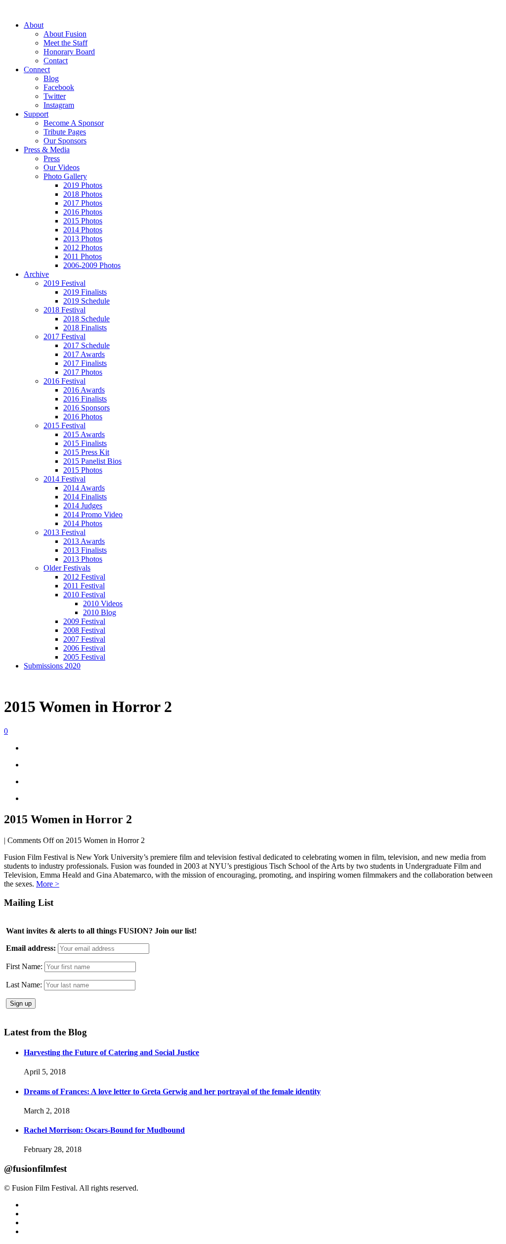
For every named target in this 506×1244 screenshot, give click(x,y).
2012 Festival (84, 577)
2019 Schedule (86, 301)
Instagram (58, 105)
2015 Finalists (85, 443)
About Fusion (64, 34)
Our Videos (61, 167)
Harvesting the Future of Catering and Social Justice (111, 1052)
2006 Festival (84, 648)
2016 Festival (64, 381)
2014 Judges (82, 505)
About (33, 25)
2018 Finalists (85, 327)
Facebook (58, 87)
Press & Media (47, 149)
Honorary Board (69, 51)
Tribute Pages (64, 132)
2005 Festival (84, 657)
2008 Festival (84, 630)
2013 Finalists (85, 550)
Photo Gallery (65, 176)
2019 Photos (82, 185)
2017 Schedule (86, 345)
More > (47, 884)
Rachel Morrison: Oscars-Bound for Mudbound (104, 1130)
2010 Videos (103, 603)
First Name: (24, 966)
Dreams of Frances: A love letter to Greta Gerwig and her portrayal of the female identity (172, 1091)
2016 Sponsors (86, 407)
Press (51, 158)
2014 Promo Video (93, 514)
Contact (55, 60)
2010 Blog (99, 612)
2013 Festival (64, 532)
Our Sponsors (64, 140)
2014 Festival (64, 479)
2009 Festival (84, 621)
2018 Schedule (86, 318)
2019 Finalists (85, 292)
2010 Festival (84, 594)
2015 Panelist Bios (92, 461)
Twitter (54, 96)
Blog (51, 78)
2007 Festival (84, 639)
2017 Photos (82, 203)
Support (36, 114)
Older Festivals (66, 568)
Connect (37, 69)
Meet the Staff (65, 43)
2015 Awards (84, 434)
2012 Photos (82, 247)
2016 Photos (82, 212)
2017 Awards (84, 354)
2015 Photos (82, 221)
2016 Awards (84, 390)
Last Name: (24, 984)
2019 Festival (64, 283)
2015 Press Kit (86, 452)
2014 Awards (84, 488)
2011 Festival (84, 585)
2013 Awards (84, 541)
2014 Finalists (85, 496)
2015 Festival (64, 425)
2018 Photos (82, 194)
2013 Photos (82, 238)
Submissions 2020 (52, 666)
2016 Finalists (85, 399)
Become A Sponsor (73, 123)
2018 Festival (64, 310)
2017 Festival (64, 336)
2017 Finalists (85, 363)
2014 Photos (82, 229)
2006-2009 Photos (92, 265)
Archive (36, 274)
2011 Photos (82, 256)
